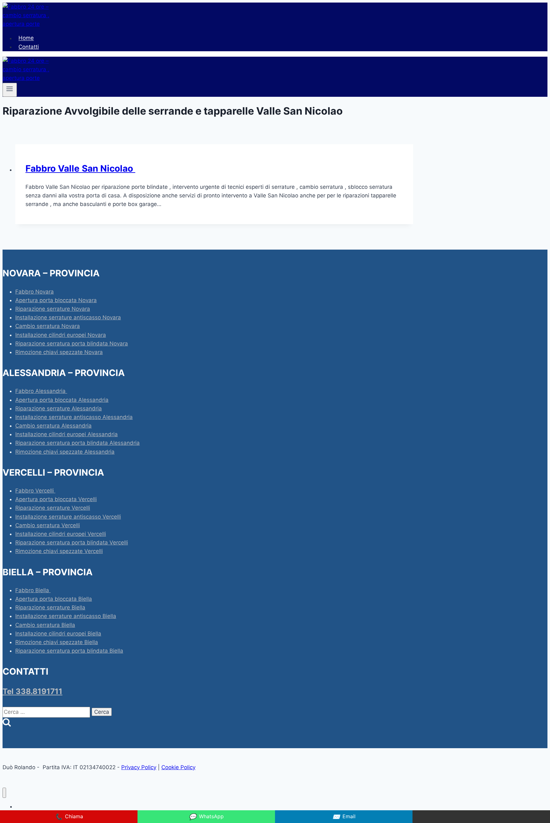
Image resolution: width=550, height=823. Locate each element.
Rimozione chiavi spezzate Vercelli (59, 551)
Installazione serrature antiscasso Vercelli (68, 517)
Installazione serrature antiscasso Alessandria (74, 417)
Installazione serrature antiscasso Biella (65, 616)
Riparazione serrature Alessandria (58, 408)
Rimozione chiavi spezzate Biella (56, 642)
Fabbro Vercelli (35, 490)
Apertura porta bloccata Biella (53, 599)
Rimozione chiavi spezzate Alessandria (65, 452)
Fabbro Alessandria (41, 391)
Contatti (28, 47)
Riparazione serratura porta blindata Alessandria (77, 443)
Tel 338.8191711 (32, 691)
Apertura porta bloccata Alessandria (62, 400)
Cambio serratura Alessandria (53, 425)
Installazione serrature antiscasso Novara (68, 317)
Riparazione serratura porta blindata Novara (71, 343)
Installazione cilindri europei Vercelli (60, 534)
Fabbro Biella (33, 590)
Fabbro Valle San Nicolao (80, 168)
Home (26, 38)
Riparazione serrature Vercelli (52, 508)
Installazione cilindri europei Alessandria (66, 434)
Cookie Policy (178, 767)
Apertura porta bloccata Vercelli (56, 499)
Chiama (69, 816)
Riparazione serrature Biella (50, 607)
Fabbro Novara (34, 291)
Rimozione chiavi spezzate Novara (59, 352)
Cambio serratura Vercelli (47, 525)
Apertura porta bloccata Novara (56, 300)
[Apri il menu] (10, 90)
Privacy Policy (138, 767)
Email (344, 816)
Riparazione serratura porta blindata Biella (69, 651)
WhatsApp (206, 816)
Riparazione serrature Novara (52, 309)
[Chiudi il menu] (4, 793)
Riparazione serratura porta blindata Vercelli (71, 542)
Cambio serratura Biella (45, 625)
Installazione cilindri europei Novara (60, 335)
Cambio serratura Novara (47, 326)
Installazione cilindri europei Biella (58, 633)
